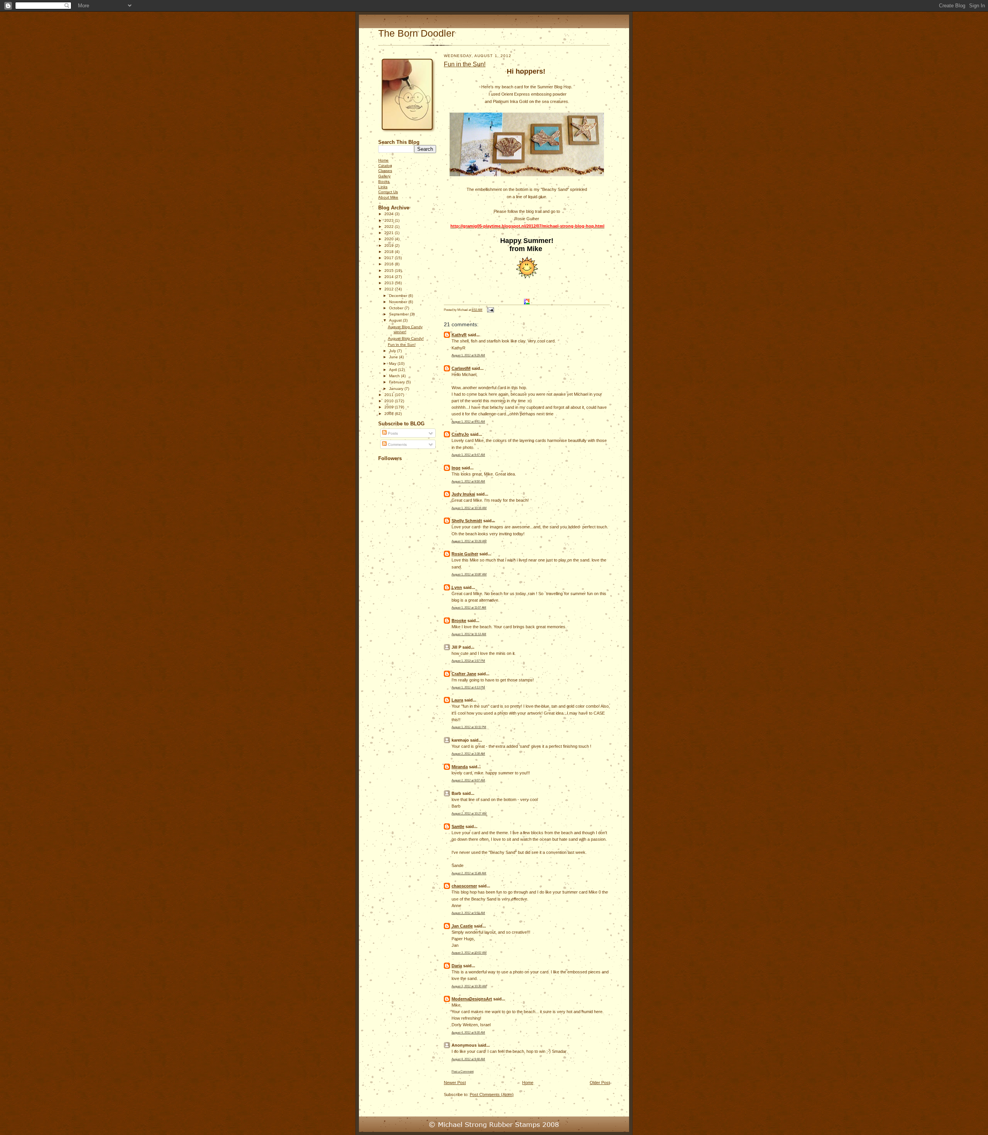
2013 (389, 283)
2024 (389, 214)
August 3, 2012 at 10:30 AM (469, 986)
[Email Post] (490, 310)
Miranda (460, 766)
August (396, 320)
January (396, 388)
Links (382, 187)
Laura (457, 700)
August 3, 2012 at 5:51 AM (468, 913)
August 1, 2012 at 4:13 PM (468, 687)
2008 (389, 414)
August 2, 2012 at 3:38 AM (468, 754)
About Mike (388, 197)
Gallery (384, 176)
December (398, 295)
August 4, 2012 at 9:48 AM (468, 1059)
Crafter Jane (464, 673)
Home (383, 160)
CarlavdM (461, 368)
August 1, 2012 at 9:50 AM (468, 481)
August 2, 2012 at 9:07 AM (468, 780)
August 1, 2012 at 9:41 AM (468, 421)
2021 (389, 233)
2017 (389, 258)
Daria (457, 965)
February (397, 382)
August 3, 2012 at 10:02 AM (469, 953)
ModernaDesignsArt (472, 999)
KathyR (459, 334)
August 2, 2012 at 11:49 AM (469, 873)
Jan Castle (462, 926)
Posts (392, 433)
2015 (389, 270)
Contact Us (388, 192)
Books (383, 181)
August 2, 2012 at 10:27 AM (469, 813)
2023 (389, 220)
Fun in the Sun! (402, 344)
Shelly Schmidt (467, 520)
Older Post (600, 1082)
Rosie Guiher (465, 553)
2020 (389, 239)
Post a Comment (463, 1071)
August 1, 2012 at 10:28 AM (469, 541)
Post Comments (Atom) (492, 1094)
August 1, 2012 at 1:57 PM (468, 661)
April (393, 370)
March (395, 376)
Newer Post (455, 1082)
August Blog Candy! (406, 338)
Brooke (459, 620)
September (399, 314)
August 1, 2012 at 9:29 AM (468, 355)
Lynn (457, 587)
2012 (389, 289)
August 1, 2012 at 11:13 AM (469, 634)
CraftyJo (460, 434)
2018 (389, 252)
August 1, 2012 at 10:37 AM (469, 574)
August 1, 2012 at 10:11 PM (469, 727)
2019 (389, 245)
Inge (456, 467)
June (394, 357)
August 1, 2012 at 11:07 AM (469, 607)
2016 (389, 264)
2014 (389, 277)
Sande (458, 826)
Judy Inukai (463, 494)
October (396, 308)
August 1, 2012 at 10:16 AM (469, 508)
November (398, 302)
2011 (389, 395)
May (393, 363)
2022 (389, 226)
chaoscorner (464, 886)
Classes (385, 171)
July (393, 351)
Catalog (385, 166)
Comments (397, 444)
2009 (389, 407)
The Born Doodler (416, 33)
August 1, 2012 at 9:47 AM (468, 455)
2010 (389, 401)
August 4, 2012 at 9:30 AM (468, 1032)
